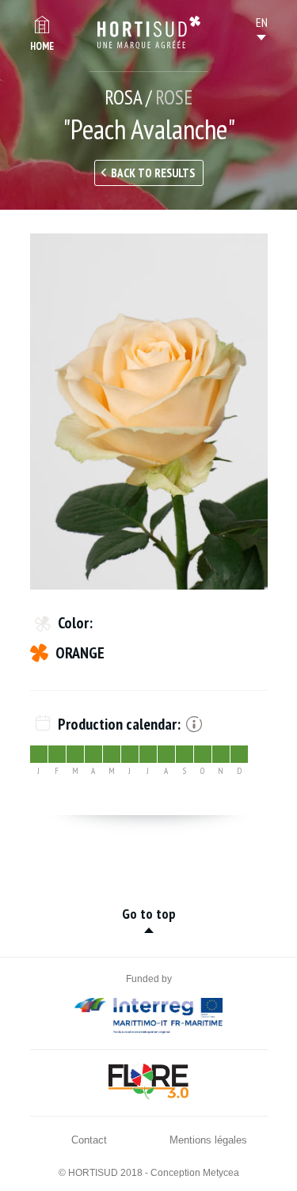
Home (42, 46)
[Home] (148, 32)
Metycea (221, 1172)
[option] (149, 411)
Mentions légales (208, 1140)
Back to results (153, 172)
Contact (89, 1140)
